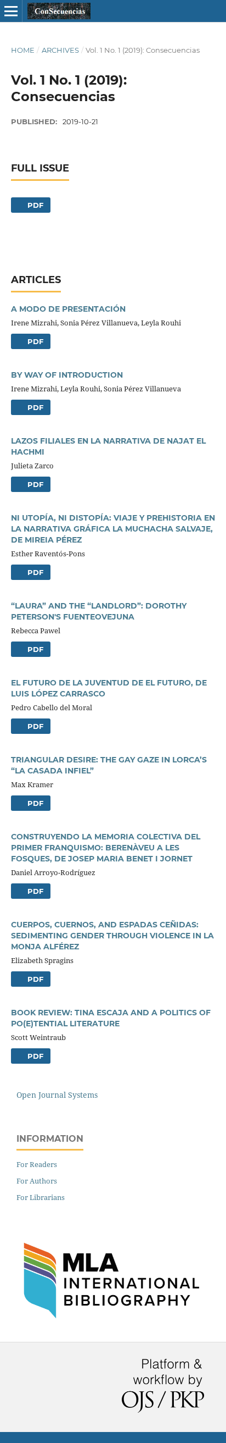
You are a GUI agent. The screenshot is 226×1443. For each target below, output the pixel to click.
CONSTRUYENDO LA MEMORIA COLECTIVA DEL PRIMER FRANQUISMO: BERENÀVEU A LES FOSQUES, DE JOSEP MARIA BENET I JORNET (105, 848)
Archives (60, 50)
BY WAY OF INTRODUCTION (67, 375)
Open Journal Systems (57, 1095)
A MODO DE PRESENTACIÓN (68, 309)
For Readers (36, 1164)
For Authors (36, 1181)
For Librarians (40, 1197)
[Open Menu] (11, 11)
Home (23, 50)
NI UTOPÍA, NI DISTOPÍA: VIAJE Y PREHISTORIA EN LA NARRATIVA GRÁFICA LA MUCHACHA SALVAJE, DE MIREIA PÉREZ (113, 529)
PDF (34, 205)
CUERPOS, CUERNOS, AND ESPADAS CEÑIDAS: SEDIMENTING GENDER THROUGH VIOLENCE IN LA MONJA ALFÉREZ (112, 936)
